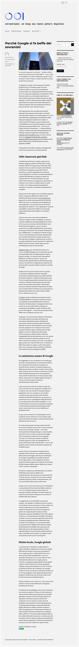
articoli (7, 31)
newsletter (26, 31)
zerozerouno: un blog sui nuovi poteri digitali (34, 23)
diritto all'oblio (8, 63)
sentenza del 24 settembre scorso (29, 135)
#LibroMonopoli (16, 31)
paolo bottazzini (9, 57)
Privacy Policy (32, 639)
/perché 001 (35, 31)
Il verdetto (22, 297)
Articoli (7, 61)
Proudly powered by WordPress (45, 639)
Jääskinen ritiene (24, 250)
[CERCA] (72, 44)
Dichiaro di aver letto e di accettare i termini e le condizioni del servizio (65, 59)
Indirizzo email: (61, 64)
